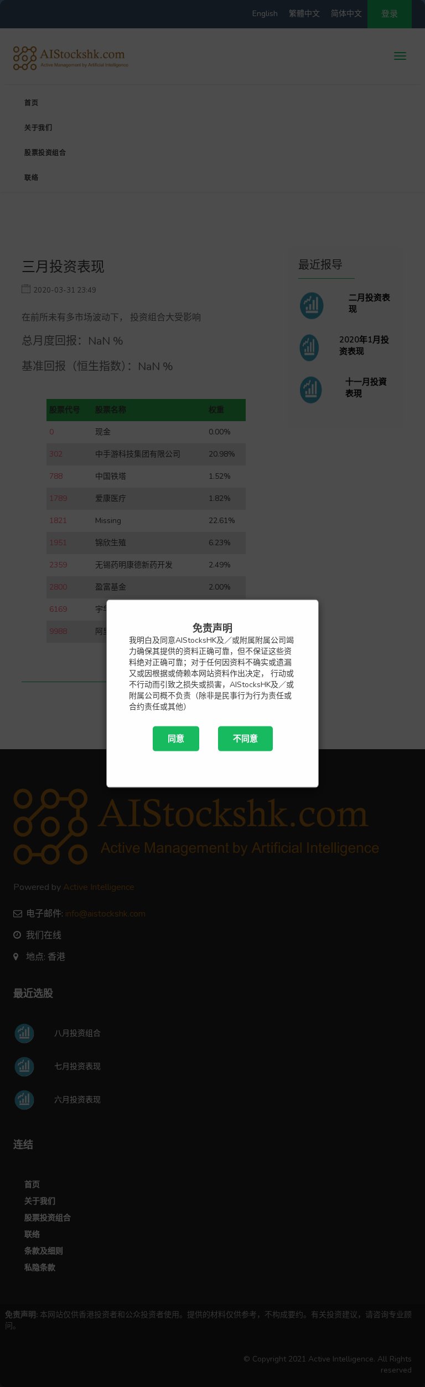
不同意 (245, 738)
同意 (176, 738)
